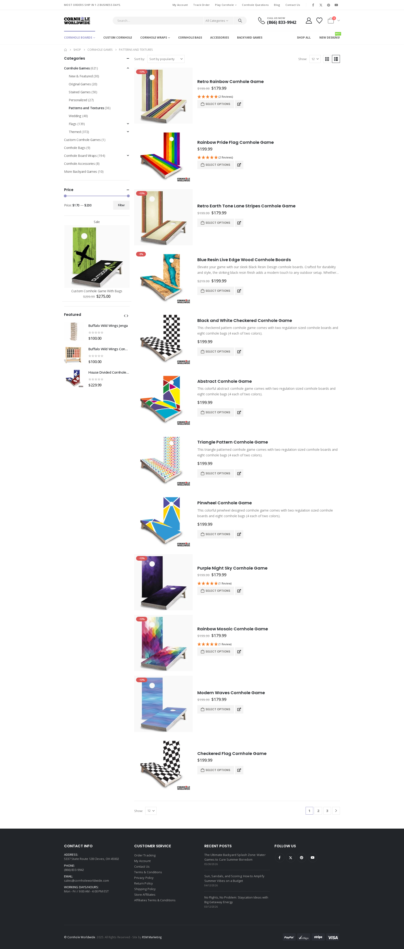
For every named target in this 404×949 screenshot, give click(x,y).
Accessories (219, 38)
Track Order (201, 5)
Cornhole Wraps (153, 38)
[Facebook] (313, 5)
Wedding (75, 116)
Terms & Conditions (148, 872)
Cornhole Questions (255, 5)
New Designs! (329, 36)
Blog (277, 5)
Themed (75, 132)
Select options (218, 104)
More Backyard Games (80, 171)
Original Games (80, 84)
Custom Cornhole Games (82, 139)
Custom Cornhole (117, 38)
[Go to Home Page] (65, 50)
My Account (180, 5)
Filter (121, 205)
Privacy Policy (144, 878)
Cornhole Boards (78, 38)
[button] (327, 59)
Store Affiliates (144, 894)
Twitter (290, 857)
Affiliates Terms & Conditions (155, 900)
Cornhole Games (77, 68)
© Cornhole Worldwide (79, 937)
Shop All (303, 38)
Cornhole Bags (190, 38)
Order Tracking (144, 855)
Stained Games (80, 92)
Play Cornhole (224, 5)
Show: (302, 59)
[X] (320, 5)
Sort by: (139, 59)
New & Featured (81, 76)
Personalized (78, 100)
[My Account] (308, 21)
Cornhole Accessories (79, 163)
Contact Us (292, 5)
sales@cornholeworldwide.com (86, 880)
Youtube (312, 857)
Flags (72, 124)
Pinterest (301, 857)
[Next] (336, 811)
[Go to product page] (163, 156)
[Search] (240, 21)
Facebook (279, 857)
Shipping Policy (145, 889)
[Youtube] (336, 5)
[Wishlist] (319, 21)
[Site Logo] (77, 20)
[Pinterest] (328, 5)
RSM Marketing (152, 937)
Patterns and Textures (86, 108)
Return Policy (143, 883)
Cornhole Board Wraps (80, 155)
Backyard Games (249, 38)
